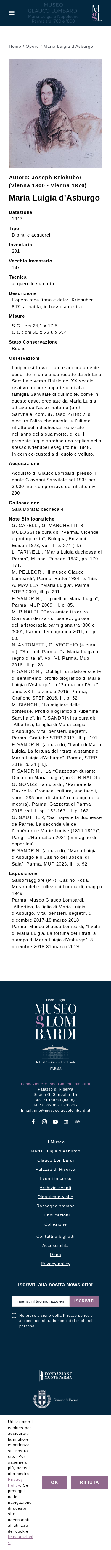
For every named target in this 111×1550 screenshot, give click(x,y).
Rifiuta (89, 1482)
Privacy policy (76, 1315)
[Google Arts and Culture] (66, 1121)
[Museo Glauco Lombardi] (97, 7)
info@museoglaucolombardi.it (62, 1111)
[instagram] (44, 1121)
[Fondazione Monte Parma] (55, 1370)
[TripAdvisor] (77, 1121)
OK (54, 1482)
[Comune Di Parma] (55, 1391)
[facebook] (33, 1121)
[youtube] (55, 1121)
